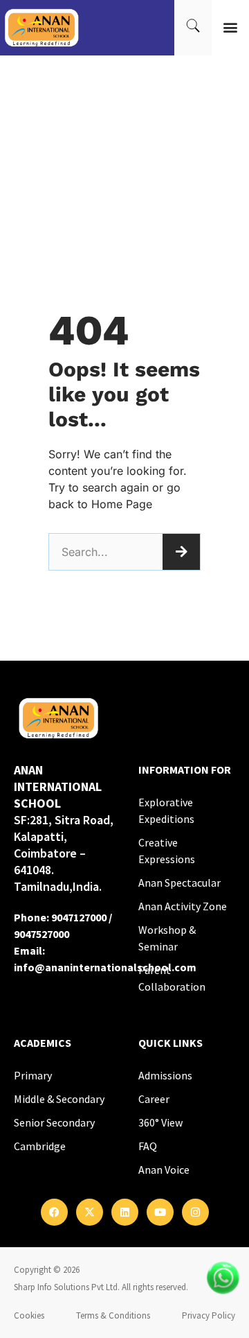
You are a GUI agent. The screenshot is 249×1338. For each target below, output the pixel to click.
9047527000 (41, 934)
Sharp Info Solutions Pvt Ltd (66, 1287)
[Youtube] (160, 1212)
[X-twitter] (89, 1212)
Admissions (165, 1075)
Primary (33, 1075)
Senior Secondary (54, 1122)
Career (153, 1099)
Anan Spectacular (179, 882)
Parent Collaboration (171, 978)
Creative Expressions (166, 850)
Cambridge (40, 1146)
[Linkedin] (124, 1212)
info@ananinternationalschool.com (105, 967)
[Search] (181, 552)
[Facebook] (54, 1212)
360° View (160, 1122)
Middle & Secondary (59, 1099)
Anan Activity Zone (182, 906)
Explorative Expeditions (166, 810)
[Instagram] (195, 1212)
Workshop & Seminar (167, 938)
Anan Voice (164, 1169)
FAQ (147, 1146)
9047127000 (79, 917)
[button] (230, 27)
